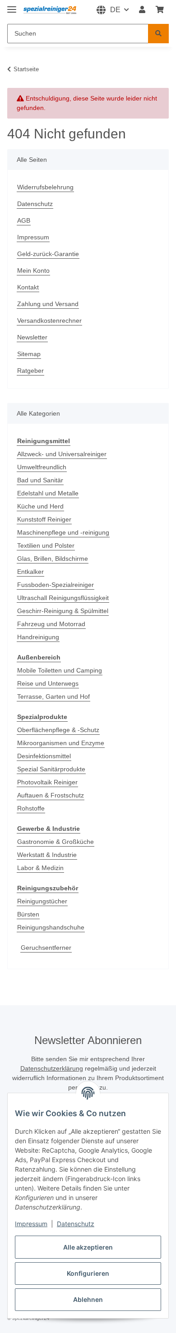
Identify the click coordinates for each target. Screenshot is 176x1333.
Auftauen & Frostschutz (50, 795)
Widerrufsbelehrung (45, 187)
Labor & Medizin (40, 867)
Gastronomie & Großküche (55, 841)
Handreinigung (38, 637)
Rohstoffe (31, 808)
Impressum (31, 1224)
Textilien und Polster (45, 545)
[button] (142, 10)
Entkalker (30, 571)
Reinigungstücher (42, 901)
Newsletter (32, 337)
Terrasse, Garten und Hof (53, 696)
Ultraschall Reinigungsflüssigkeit (63, 597)
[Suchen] (158, 33)
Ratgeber (30, 370)
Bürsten (28, 914)
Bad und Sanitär (40, 480)
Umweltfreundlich (41, 467)
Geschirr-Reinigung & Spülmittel (62, 610)
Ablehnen (88, 1299)
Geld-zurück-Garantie (48, 253)
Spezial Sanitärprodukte (51, 769)
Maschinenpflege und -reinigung (63, 532)
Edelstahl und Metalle (48, 493)
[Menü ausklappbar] (11, 5)
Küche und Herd (40, 506)
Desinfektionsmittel (44, 756)
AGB (23, 220)
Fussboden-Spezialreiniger (55, 584)
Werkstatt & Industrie (47, 854)
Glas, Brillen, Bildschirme (52, 558)
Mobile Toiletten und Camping (59, 670)
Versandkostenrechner (49, 320)
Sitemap (29, 353)
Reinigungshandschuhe (50, 927)
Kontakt (28, 287)
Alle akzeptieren (88, 1247)
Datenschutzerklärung (51, 1068)
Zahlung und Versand (48, 303)
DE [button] (115, 10)
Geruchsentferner (46, 947)
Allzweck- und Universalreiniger (62, 454)
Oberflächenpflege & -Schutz (58, 729)
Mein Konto (33, 270)
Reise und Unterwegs (48, 683)
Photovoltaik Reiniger (47, 782)
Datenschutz (75, 1224)
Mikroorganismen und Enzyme (60, 743)
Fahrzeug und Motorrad (51, 624)
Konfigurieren (88, 1273)
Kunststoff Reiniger (44, 519)
